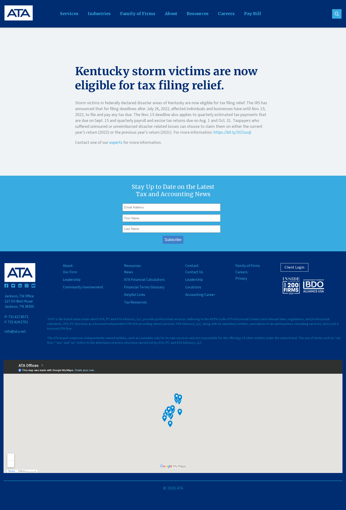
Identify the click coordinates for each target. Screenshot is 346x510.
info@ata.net (15, 331)
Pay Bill (252, 13)
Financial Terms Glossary (144, 287)
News (128, 272)
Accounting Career (200, 294)
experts (115, 142)
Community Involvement (83, 287)
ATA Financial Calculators (144, 279)
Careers (226, 13)
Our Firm (70, 272)
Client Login (294, 267)
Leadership (71, 279)
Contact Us (194, 272)
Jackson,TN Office (19, 301)
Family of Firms (137, 13)
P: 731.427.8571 (16, 316)
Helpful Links (134, 294)
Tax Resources (135, 302)
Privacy (241, 278)
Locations (193, 287)
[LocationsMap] (173, 416)
